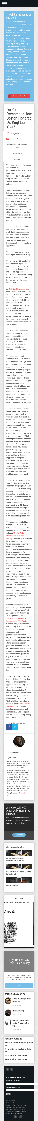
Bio (25, 1105)
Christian (19, 139)
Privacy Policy (10, 1105)
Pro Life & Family (17, 153)
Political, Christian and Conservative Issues (17, 146)
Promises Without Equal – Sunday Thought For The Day (20, 1023)
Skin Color (17, 159)
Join (19, 985)
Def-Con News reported (18, 289)
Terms (19, 1105)
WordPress (18, 1113)
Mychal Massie (11, 758)
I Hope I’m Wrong (18, 1011)
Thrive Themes (21, 1111)
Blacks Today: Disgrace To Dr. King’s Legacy (15, 535)
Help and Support (12, 1103)
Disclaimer (10, 1101)
